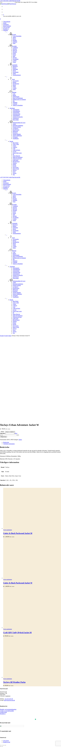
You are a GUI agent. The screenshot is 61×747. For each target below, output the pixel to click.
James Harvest (16, 314)
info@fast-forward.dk (9, 700)
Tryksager (15, 295)
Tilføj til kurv (3, 436)
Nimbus (15, 321)
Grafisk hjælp (3, 712)
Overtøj (6, 335)
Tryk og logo (6, 185)
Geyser (14, 310)
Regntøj (15, 198)
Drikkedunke (16, 255)
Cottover (15, 305)
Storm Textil (16, 327)
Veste (14, 201)
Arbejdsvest (16, 276)
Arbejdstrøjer (16, 268)
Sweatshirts (15, 217)
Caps (14, 252)
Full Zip (15, 207)
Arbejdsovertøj (16, 272)
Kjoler (14, 211)
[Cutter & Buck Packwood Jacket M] (32, 508)
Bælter (14, 253)
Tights (14, 232)
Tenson (14, 331)
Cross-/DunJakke (17, 194)
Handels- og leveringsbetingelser (8, 709)
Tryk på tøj (6, 740)
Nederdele (15, 227)
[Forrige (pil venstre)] (0, 746)
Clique (14, 304)
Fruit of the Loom (17, 311)
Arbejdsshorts (16, 273)
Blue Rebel (15, 301)
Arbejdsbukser (16, 269)
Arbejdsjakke (16, 271)
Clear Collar (16, 302)
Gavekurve (15, 286)
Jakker (14, 196)
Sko (14, 259)
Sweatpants (15, 230)
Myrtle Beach (16, 320)
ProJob (14, 324)
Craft (14, 307)
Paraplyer (15, 291)
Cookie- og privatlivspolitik (7, 710)
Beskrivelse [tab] (6, 442)
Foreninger (6, 183)
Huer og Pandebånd (18, 256)
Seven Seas (15, 325)
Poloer (14, 213)
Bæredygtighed (7, 184)
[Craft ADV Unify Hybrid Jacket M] (32, 607)
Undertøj (15, 262)
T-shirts (14, 219)
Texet (14, 330)
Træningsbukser (17, 233)
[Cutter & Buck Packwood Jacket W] (32, 558)
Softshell (15, 200)
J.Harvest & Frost (17, 317)
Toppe (14, 220)
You (14, 333)
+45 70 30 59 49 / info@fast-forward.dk (10, 0)
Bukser (14, 226)
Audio (14, 282)
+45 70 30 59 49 (8, 699)
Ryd (16, 433)
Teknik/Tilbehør (17, 292)
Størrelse (2, 433)
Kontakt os (6, 187)
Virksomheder (6, 180)
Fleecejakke (16, 278)
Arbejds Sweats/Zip (18, 275)
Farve (2, 431)
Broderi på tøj (6, 742)
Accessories (16, 239)
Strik (14, 214)
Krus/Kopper (16, 288)
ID (13, 312)
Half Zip (15, 209)
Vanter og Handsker (18, 263)
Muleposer (15, 289)
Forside (2, 335)
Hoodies (15, 210)
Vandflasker (16, 297)
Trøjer (14, 248)
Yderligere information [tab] (9, 443)
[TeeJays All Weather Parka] (32, 657)
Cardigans (15, 206)
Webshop (5, 188)
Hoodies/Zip (16, 242)
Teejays (15, 328)
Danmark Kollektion (18, 284)
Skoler (4, 181)
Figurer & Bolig (17, 285)
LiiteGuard (15, 318)
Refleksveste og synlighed (19, 258)
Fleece (14, 197)
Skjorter (15, 216)
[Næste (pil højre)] (2, 746)
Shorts (14, 229)
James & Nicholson (17, 315)
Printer (14, 323)
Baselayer (15, 224)
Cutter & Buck (16, 308)
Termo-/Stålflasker (17, 294)
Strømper (15, 261)
